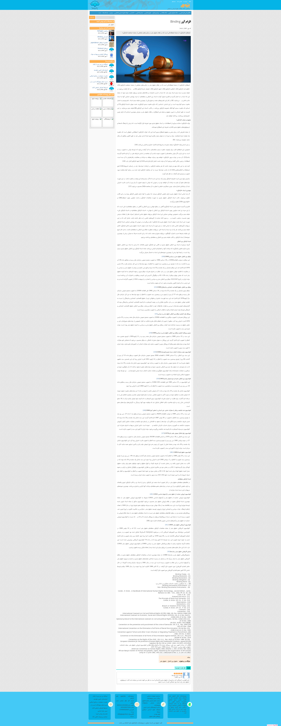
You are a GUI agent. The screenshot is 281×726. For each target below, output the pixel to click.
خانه (190, 1)
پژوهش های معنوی (154, 716)
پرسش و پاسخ (156, 13)
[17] (130, 186)
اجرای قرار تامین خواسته (101, 70)
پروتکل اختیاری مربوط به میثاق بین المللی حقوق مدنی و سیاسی (90, 54)
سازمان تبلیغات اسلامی (153, 696)
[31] (166, 525)
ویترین (111, 13)
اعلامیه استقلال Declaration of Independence (93, 42)
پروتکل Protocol (103, 48)
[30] (148, 521)
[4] (152, 89)
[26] (144, 410)
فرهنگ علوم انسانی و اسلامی (121, 13)
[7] (119, 104)
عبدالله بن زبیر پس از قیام (100, 64)
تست (100, 13)
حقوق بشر (111, 24)
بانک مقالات (164, 13)
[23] (150, 333)
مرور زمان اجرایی (102, 711)
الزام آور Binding (103, 37)
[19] (180, 201)
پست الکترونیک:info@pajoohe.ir (126, 713)
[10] (136, 145)
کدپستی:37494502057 (126, 710)
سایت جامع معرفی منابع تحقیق (151, 701)
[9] (174, 140)
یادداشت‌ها (105, 13)
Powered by (272, 725)
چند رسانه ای (140, 13)
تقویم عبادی (148, 13)
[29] (151, 494)
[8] (135, 108)
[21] (155, 287)
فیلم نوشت (157, 714)
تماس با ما (179, 1)
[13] (123, 161)
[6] (172, 100)
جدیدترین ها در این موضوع (106, 28)
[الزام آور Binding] (153, 59)
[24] (154, 352)
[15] (173, 170)
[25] (157, 378)
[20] (163, 256)
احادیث (132, 13)
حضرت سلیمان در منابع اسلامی (99, 76)
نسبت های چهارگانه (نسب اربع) (98, 82)
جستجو (174, 1)
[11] (185, 157)
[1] (119, 85)
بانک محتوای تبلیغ (173, 13)
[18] (120, 198)
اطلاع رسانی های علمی (185, 13)
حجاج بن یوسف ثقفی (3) (99, 717)
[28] (171, 452)
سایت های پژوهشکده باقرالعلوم (105, 94)
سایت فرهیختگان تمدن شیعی (151, 707)
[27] (163, 433)
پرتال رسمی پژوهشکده (153, 698)
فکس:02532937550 (127, 707)
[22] (156, 314)
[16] (143, 186)
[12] (142, 161)
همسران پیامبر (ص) (101, 714)
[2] (177, 89)
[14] (121, 166)
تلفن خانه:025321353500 (125, 705)
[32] (168, 551)
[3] (164, 89)
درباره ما (185, 1)
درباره (132, 716)
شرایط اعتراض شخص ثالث (100, 87)
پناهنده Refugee (102, 31)
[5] (136, 89)
